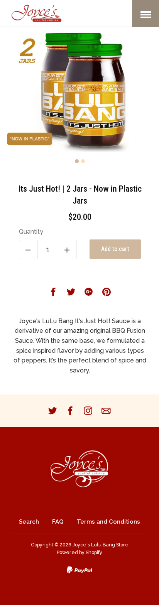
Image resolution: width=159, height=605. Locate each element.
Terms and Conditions (108, 521)
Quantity (31, 231)
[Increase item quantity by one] (67, 249)
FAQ (58, 521)
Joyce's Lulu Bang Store (101, 545)
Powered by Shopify (79, 552)
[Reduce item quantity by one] (28, 249)
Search (29, 521)
